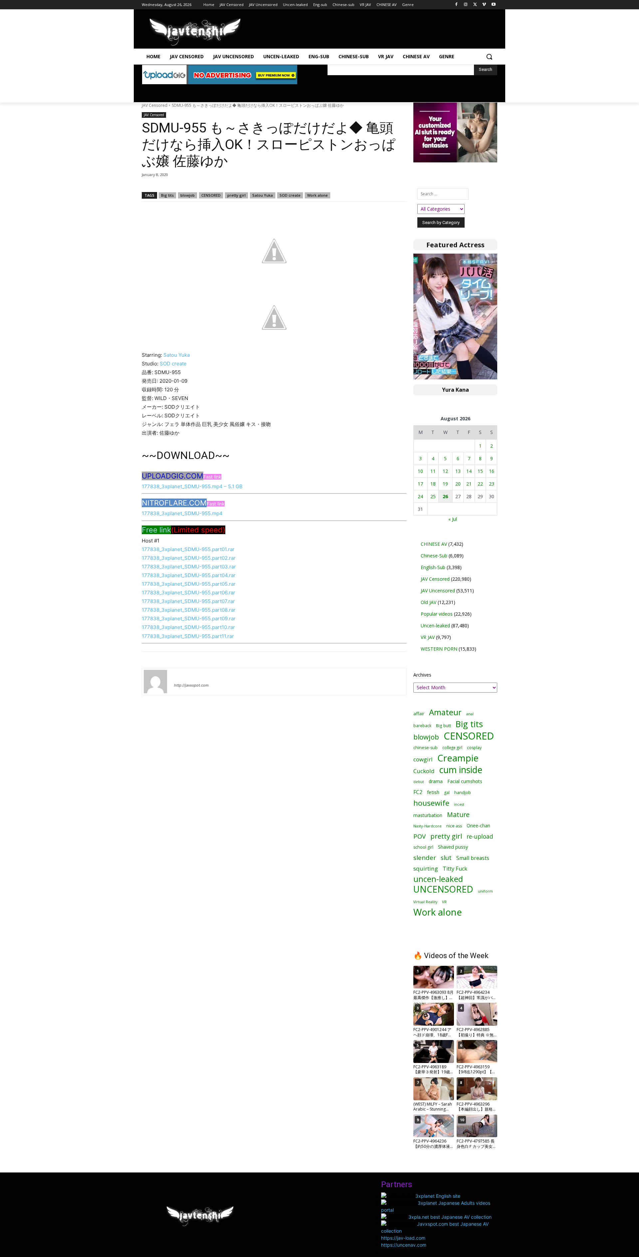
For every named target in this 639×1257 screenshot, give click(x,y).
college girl (452, 747)
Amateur (445, 712)
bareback (422, 725)
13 (458, 471)
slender (424, 857)
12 (445, 471)
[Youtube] (493, 5)
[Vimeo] (484, 5)
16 (491, 471)
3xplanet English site (437, 1196)
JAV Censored (154, 105)
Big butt (443, 726)
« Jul (452, 519)
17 (420, 484)
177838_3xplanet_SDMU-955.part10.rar (188, 627)
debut (418, 781)
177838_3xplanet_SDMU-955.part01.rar (188, 549)
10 (420, 471)
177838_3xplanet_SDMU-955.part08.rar (189, 610)
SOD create (290, 195)
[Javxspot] (195, 32)
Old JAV (428, 602)
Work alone (317, 195)
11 (433, 471)
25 (433, 496)
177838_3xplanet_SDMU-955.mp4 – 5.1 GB (192, 486)
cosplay (474, 747)
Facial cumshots (464, 781)
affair (418, 714)
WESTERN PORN (439, 649)
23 (491, 484)
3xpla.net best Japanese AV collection (450, 1217)
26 (445, 496)
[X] (475, 5)
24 (420, 496)
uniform (485, 891)
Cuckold (424, 770)
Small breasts (472, 858)
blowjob (187, 195)
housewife (431, 802)
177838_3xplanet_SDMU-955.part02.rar (189, 558)
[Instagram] (466, 5)
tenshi (182, 675)
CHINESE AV (434, 544)
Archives (422, 675)
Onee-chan (478, 825)
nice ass (454, 826)
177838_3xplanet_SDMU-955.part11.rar (188, 636)
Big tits (167, 195)
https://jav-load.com (403, 1238)
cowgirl (423, 759)
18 (433, 484)
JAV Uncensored (438, 590)
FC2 (417, 792)
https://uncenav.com (403, 1245)
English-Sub (433, 567)
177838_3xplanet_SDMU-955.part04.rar (189, 575)
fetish (433, 792)
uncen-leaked (438, 879)
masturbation (427, 815)
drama (436, 781)
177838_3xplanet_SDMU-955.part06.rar (188, 592)
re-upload (480, 836)
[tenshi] (155, 681)
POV (419, 836)
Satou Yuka (262, 195)
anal (470, 713)
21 (469, 484)
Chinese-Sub (434, 555)
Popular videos (437, 614)
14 (469, 471)
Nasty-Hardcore (427, 825)
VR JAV (428, 637)
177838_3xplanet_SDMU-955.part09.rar (189, 618)
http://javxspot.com (191, 685)
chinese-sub (425, 747)
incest (459, 804)
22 (480, 484)
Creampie (458, 757)
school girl (423, 847)
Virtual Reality (425, 901)
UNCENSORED (443, 889)
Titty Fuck (455, 868)
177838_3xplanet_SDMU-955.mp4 (182, 513)
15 (480, 471)
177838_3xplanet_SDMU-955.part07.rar (188, 601)
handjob (462, 792)
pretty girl (236, 195)
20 (458, 484)
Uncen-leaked (435, 625)
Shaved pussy (453, 847)
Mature (458, 814)
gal (447, 792)
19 (445, 484)
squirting (425, 868)
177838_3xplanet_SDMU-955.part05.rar (189, 584)
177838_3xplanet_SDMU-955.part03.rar (189, 566)
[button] (489, 57)
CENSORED (211, 195)
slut (446, 857)
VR (444, 901)
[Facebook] (456, 5)
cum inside (460, 769)
